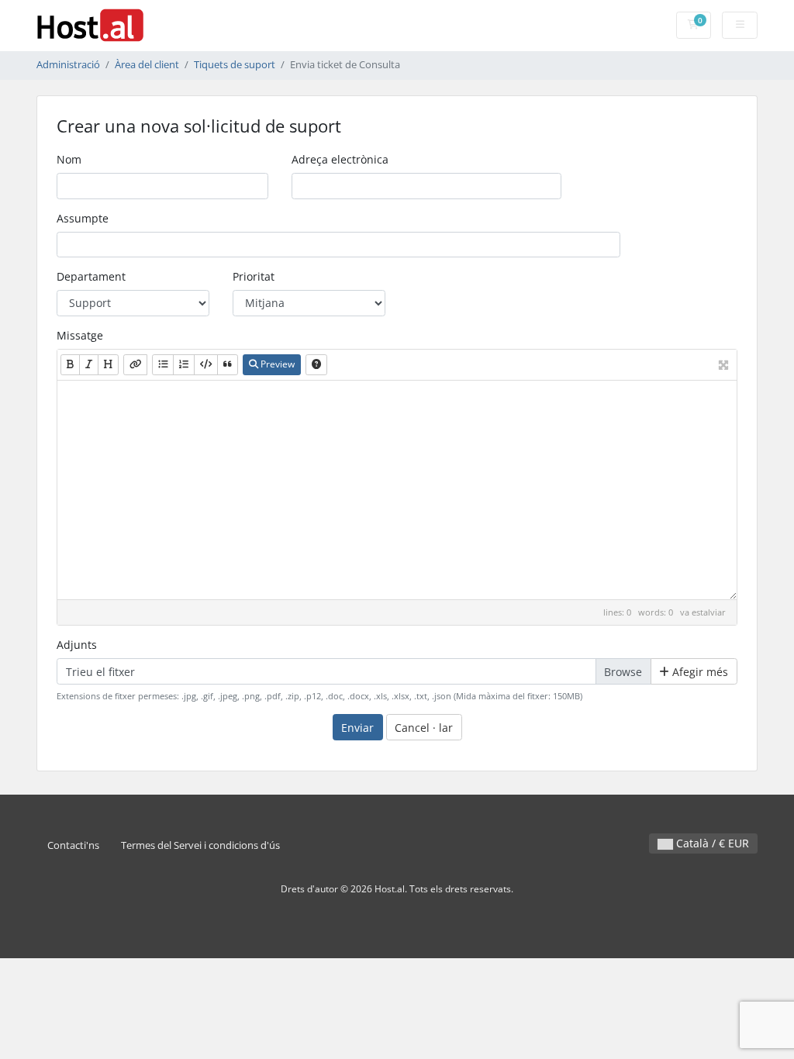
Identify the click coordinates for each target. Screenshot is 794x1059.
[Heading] (108, 364)
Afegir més (698, 671)
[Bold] (70, 364)
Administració (68, 64)
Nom (69, 159)
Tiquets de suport (234, 64)
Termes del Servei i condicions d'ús (200, 845)
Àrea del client (147, 64)
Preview (276, 364)
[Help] (316, 364)
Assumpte (83, 218)
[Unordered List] (163, 364)
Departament (91, 276)
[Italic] (88, 364)
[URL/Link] (135, 364)
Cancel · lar (424, 727)
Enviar (357, 727)
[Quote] (227, 364)
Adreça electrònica (340, 159)
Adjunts (77, 644)
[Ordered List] (184, 364)
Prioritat (253, 276)
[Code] (206, 364)
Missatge (80, 335)
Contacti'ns (73, 845)
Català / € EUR (711, 843)
